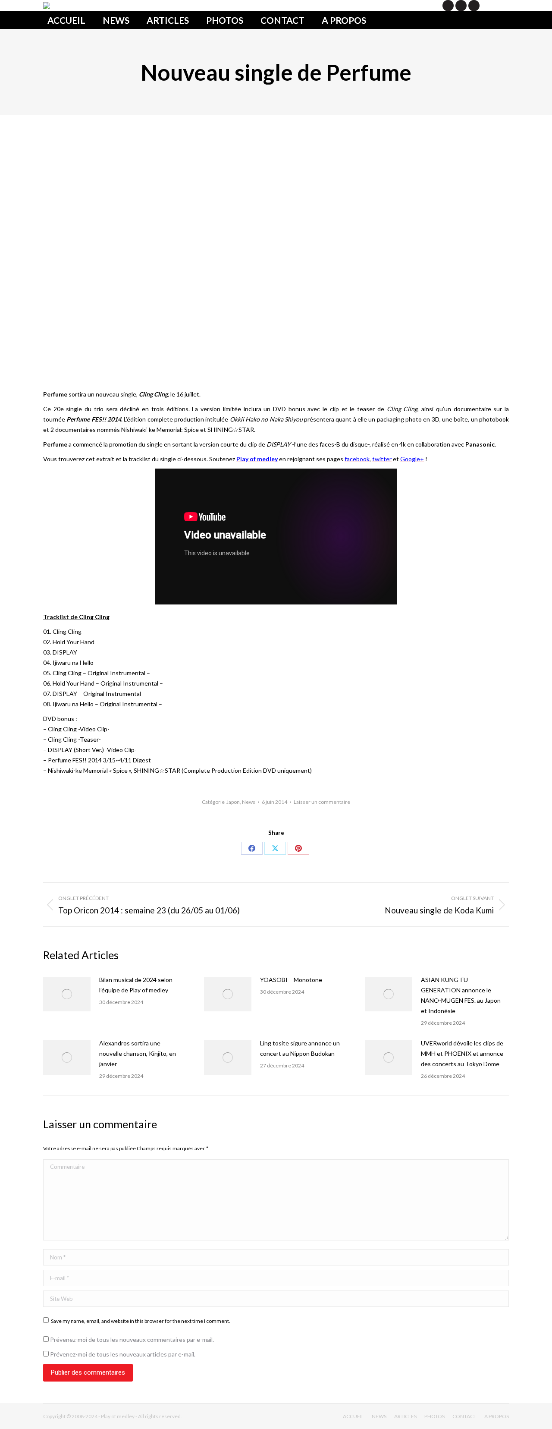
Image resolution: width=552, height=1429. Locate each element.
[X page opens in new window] (448, 5)
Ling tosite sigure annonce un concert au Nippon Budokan (300, 1048)
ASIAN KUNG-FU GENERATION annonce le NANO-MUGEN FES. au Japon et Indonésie (461, 995)
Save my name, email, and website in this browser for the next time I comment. (140, 1321)
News (248, 802)
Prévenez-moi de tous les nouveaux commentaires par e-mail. (132, 1339)
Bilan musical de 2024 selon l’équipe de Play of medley (135, 985)
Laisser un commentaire (322, 802)
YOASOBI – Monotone (291, 979)
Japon (233, 802)
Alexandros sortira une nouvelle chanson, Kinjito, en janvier (137, 1053)
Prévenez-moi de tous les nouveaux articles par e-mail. (122, 1354)
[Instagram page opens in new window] (474, 5)
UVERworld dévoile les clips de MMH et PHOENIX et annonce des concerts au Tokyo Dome (462, 1053)
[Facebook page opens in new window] (461, 5)
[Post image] (67, 994)
